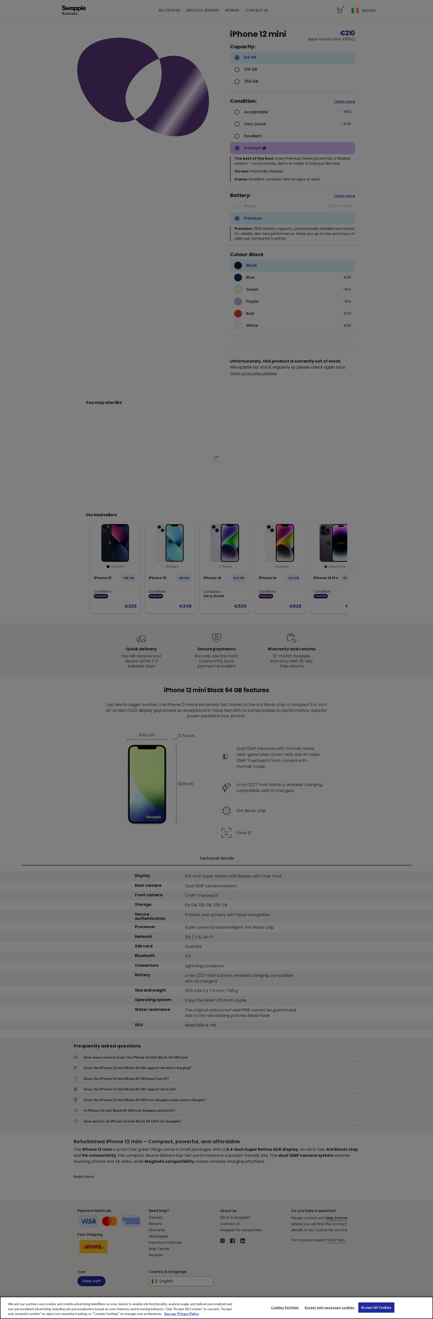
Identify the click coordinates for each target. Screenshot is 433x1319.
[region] (216, 1308)
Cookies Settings (285, 1307)
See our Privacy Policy (181, 1314)
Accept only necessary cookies (329, 1307)
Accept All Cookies (376, 1307)
